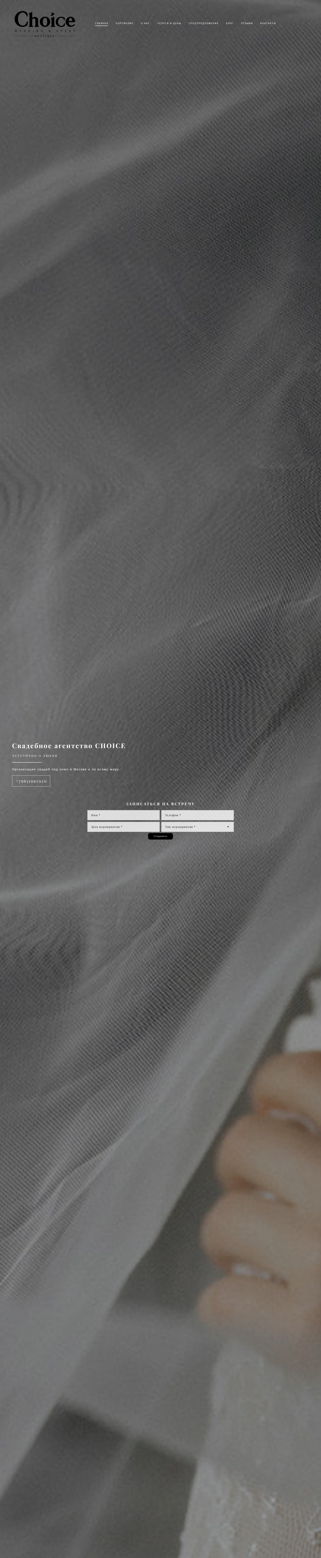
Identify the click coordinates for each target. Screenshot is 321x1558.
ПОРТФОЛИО (125, 23)
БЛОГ (230, 23)
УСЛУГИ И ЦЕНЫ (169, 23)
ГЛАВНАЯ (101, 23)
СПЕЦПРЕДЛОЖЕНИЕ (204, 23)
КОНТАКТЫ (268, 23)
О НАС (145, 23)
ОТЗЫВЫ (247, 23)
